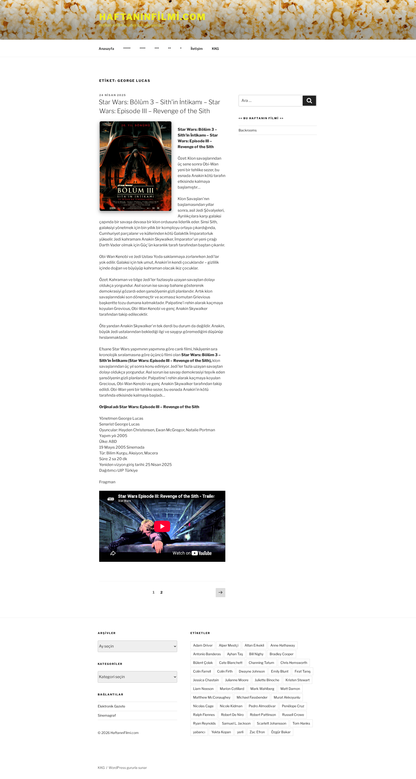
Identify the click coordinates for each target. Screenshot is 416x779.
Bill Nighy (256, 654)
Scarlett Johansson (271, 723)
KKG (215, 48)
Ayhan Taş (235, 654)
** (169, 48)
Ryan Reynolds (204, 723)
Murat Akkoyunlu (287, 697)
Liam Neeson (203, 689)
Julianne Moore (236, 680)
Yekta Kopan (221, 732)
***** (126, 48)
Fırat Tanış (303, 671)
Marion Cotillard (232, 689)
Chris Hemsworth (293, 663)
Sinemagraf (107, 715)
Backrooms (248, 130)
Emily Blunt (279, 671)
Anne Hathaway (282, 645)
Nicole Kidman (231, 706)
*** (157, 48)
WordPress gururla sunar (128, 768)
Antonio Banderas (207, 654)
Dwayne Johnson (252, 671)
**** (142, 48)
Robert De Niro (232, 715)
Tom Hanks (301, 723)
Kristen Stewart (298, 680)
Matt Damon (290, 689)
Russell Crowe (293, 715)
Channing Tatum (261, 663)
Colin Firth (225, 671)
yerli (240, 732)
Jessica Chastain (206, 680)
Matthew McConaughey (211, 697)
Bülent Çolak (203, 663)
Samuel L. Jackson (236, 723)
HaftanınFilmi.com (152, 17)
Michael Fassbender (252, 697)
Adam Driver (203, 645)
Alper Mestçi (228, 645)
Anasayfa (106, 48)
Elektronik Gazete (111, 706)
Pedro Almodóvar (262, 706)
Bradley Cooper (281, 654)
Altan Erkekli (254, 645)
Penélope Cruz (293, 706)
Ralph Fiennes (204, 715)
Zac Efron (257, 732)
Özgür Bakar (281, 732)
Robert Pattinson (263, 715)
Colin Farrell (202, 671)
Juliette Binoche (267, 680)
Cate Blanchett (230, 663)
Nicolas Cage (203, 706)
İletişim (197, 48)
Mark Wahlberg (262, 689)
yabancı (199, 732)
